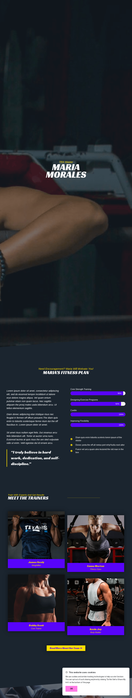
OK (71, 688)
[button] (66, 648)
